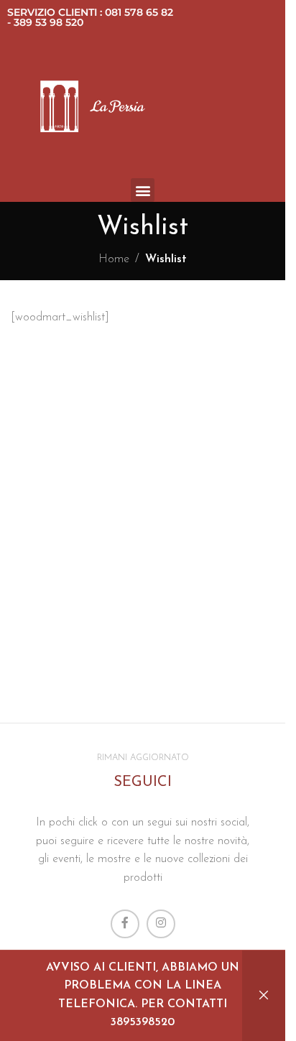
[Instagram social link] (161, 924)
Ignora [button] (263, 995)
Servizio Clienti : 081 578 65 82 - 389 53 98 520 (90, 17)
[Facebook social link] (125, 924)
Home (113, 259)
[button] (142, 190)
